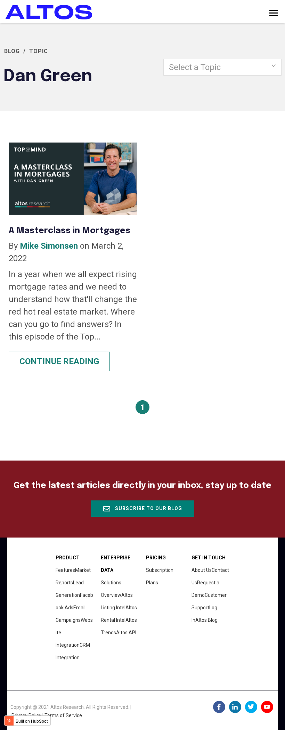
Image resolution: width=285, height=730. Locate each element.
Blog (12, 51)
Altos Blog (206, 620)
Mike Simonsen (49, 246)
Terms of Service (63, 715)
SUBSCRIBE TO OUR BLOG (148, 508)
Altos (126, 632)
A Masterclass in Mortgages (69, 230)
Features (65, 570)
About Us (202, 570)
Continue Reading (59, 361)
